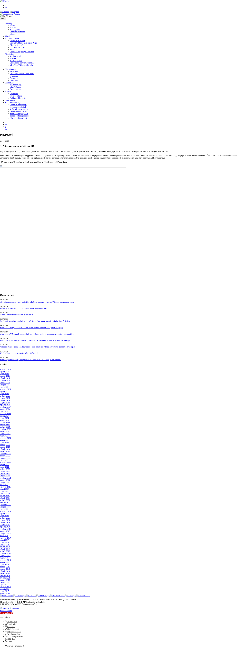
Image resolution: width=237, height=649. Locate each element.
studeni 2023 (5, 431)
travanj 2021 (5, 496)
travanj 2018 (5, 569)
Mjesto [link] (12, 25)
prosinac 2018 (5, 553)
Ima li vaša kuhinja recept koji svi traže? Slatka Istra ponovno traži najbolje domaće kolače (35, 321)
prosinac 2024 (5, 407)
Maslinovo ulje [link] (15, 85)
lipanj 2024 (4, 418)
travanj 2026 (5, 376)
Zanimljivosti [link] (15, 29)
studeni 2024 (5, 409)
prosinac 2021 (5, 478)
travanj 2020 (5, 520)
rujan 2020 (4, 509)
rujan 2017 (4, 584)
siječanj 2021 (5, 502)
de (6, 129)
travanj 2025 (5, 398)
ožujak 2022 (5, 473)
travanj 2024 (5, 422)
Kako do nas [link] (10, 100)
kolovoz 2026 (5, 369)
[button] (3, 18)
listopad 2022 (5, 458)
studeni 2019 (5, 531)
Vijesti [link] (7, 36)
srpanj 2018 (4, 562)
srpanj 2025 (4, 391)
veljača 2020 (5, 525)
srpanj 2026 (4, 371)
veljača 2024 (5, 427)
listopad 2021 (5, 482)
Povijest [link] (13, 27)
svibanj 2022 (5, 469)
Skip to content (6, 611)
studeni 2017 (5, 580)
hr (6, 5)
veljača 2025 (5, 402)
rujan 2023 (4, 436)
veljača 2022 (5, 476)
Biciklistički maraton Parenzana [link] (22, 63)
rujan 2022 (4, 460)
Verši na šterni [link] (15, 56)
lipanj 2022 (4, 467)
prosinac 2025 (5, 380)
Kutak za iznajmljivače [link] (19, 114)
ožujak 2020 (5, 522)
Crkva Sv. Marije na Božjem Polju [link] (23, 43)
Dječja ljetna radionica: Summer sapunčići (16, 315)
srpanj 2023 (4, 440)
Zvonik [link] (13, 49)
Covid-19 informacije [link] (18, 105)
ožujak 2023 (5, 449)
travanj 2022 (5, 471)
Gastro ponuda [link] (15, 89)
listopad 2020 (5, 507)
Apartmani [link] (14, 94)
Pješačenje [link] (14, 76)
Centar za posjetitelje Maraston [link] (22, 52)
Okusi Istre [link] (9, 82)
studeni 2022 (5, 456)
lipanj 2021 (4, 491)
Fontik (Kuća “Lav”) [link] (18, 47)
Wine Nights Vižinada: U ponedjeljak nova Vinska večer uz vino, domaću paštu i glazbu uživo (37, 334)
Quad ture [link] (14, 80)
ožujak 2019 (5, 549)
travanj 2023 (5, 447)
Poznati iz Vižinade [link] (17, 32)
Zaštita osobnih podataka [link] (19, 116)
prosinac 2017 (5, 578)
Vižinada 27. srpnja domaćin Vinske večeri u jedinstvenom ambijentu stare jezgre (31, 328)
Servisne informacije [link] (13, 102)
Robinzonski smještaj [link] (18, 98)
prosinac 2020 (5, 505)
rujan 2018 (4, 558)
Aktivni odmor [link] (10, 69)
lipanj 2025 (4, 394)
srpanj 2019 (4, 540)
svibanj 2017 (5, 593)
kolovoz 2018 (5, 560)
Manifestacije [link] (10, 54)
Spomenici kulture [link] (12, 38)
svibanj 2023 (5, 445)
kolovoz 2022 (5, 462)
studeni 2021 (5, 480)
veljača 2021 (5, 500)
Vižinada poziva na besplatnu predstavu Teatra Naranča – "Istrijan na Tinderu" (30, 360)
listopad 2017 (5, 582)
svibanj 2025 (5, 396)
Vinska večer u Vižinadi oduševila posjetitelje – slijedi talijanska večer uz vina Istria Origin (35, 340)
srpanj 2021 (4, 489)
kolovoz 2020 (5, 511)
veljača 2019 (5, 551)
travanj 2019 (5, 547)
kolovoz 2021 (5, 487)
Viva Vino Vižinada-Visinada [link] (21, 65)
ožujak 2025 (5, 400)
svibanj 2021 (5, 493)
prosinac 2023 (5, 429)
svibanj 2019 (5, 544)
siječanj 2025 (5, 405)
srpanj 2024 (4, 416)
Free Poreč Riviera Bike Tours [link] (22, 74)
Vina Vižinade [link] (15, 87)
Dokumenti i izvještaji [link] (18, 111)
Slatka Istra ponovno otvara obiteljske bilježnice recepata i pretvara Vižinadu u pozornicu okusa (37, 302)
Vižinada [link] (8, 23)
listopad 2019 (5, 533)
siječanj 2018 (5, 576)
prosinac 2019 (5, 529)
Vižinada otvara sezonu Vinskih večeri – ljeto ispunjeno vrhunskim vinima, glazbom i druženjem (37, 347)
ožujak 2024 (5, 425)
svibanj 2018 (5, 567)
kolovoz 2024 (5, 414)
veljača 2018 (5, 573)
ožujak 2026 (5, 378)
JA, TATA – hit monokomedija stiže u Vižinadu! (19, 353)
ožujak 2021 (5, 498)
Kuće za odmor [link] (16, 96)
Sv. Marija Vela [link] (16, 61)
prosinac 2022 (5, 454)
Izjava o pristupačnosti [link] (18, 118)
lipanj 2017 (4, 591)
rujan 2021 (4, 485)
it (5, 127)
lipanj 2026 (4, 374)
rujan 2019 (4, 536)
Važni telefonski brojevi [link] (19, 109)
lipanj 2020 (4, 516)
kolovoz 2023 (5, 438)
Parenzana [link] (14, 78)
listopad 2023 (5, 434)
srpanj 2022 (4, 465)
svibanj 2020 (5, 518)
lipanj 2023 (4, 442)
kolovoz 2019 (5, 538)
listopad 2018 (5, 556)
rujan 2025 (4, 387)
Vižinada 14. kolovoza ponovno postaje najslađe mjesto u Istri (24, 308)
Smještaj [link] (8, 91)
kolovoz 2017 (5, 587)
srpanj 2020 (4, 513)
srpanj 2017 (4, 589)
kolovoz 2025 (5, 389)
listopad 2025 (5, 385)
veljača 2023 (5, 451)
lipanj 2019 (4, 542)
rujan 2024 (4, 411)
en (6, 7)
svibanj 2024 (5, 420)
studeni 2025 (5, 383)
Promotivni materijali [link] (18, 107)
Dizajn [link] (12, 34)
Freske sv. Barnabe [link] (17, 41)
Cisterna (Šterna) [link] (16, 45)
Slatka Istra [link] (14, 58)
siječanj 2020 (5, 527)
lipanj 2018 (4, 564)
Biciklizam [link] (14, 71)
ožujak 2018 (5, 571)
